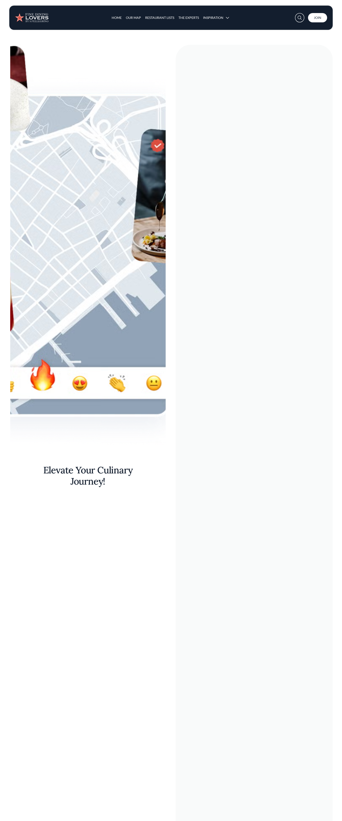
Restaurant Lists (159, 18)
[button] (299, 17)
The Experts (188, 18)
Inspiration (213, 18)
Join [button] (317, 18)
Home (117, 18)
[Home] (31, 16)
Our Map (133, 18)
